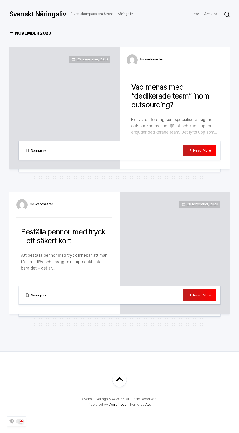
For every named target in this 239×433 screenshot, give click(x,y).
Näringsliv (38, 150)
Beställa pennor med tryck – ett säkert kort (63, 236)
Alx (147, 404)
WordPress (118, 404)
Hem (195, 14)
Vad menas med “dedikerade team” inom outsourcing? (170, 96)
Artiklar (210, 14)
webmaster (154, 59)
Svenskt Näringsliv (37, 14)
